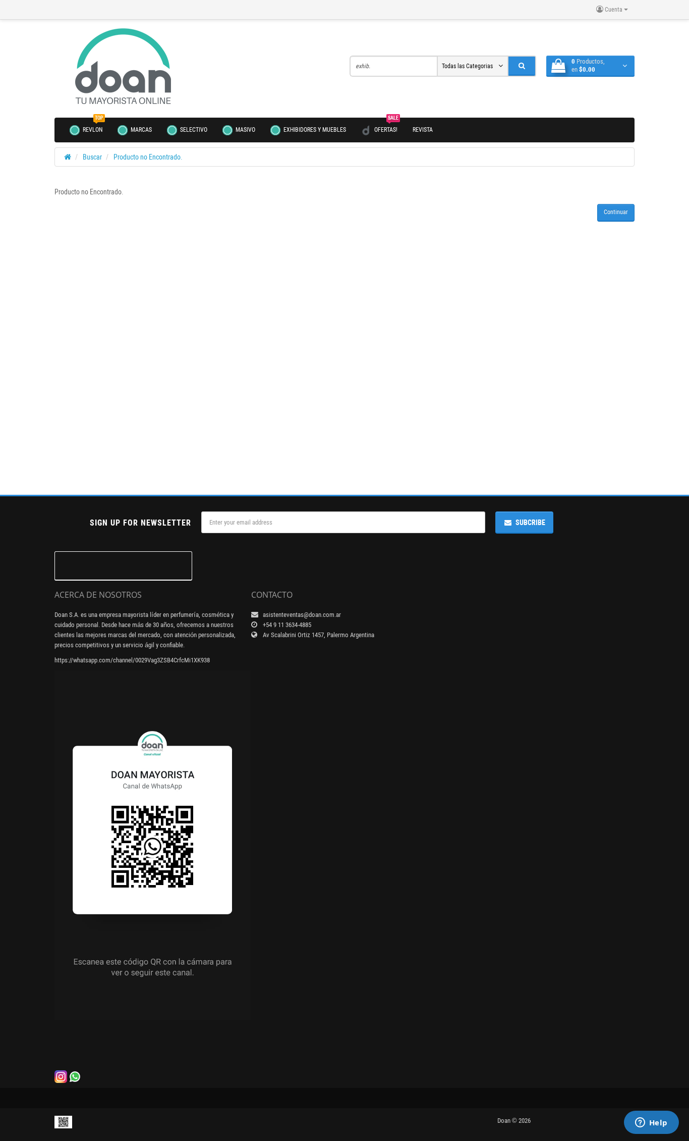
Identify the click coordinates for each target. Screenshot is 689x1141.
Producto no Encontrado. (148, 157)
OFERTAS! (386, 125)
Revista (423, 129)
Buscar (92, 157)
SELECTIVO (193, 129)
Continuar (616, 212)
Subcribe (530, 522)
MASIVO (244, 129)
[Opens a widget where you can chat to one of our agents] (651, 1123)
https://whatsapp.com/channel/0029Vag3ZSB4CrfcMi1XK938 (132, 660)
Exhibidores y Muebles (314, 129)
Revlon (93, 125)
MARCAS (140, 129)
